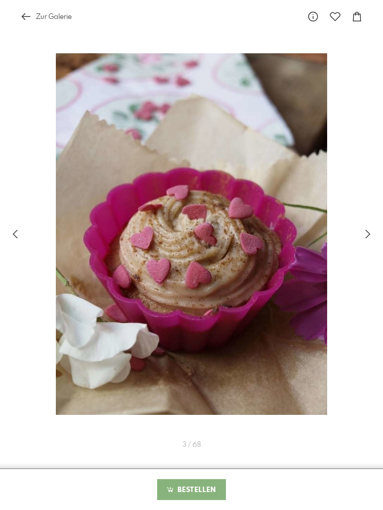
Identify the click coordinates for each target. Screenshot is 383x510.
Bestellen (195, 490)
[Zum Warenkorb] (357, 16)
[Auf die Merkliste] (335, 16)
